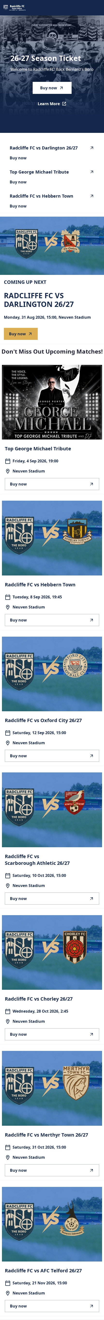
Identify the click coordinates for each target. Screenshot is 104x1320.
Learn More (55, 105)
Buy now (48, 88)
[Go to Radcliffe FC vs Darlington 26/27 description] (52, 246)
